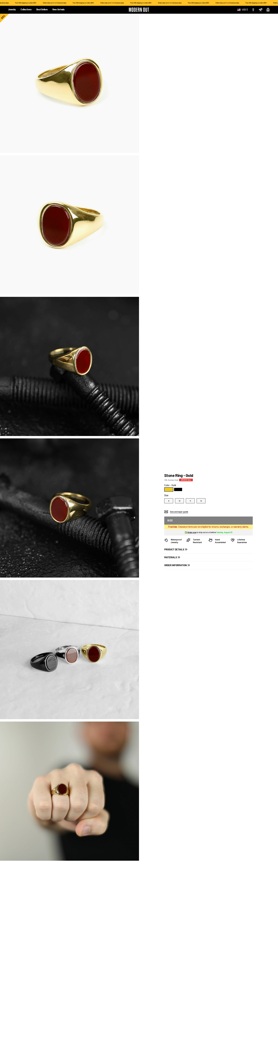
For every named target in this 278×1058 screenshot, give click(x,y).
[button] (12, 10)
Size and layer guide (179, 511)
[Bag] (268, 9)
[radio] (168, 489)
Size (166, 495)
